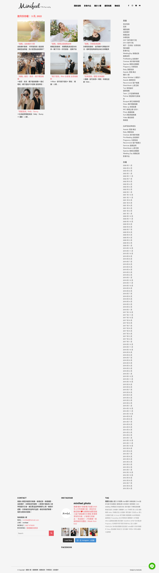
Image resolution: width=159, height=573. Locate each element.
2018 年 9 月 (127, 288)
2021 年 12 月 (128, 194)
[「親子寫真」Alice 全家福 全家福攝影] (64, 63)
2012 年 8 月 (127, 480)
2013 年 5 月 (127, 459)
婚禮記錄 (126, 34)
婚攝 (107, 501)
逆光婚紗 (125, 529)
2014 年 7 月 (127, 421)
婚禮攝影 (133, 504)
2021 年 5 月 (127, 203)
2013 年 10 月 (128, 445)
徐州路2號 (138, 521)
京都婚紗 (121, 510)
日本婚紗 (115, 510)
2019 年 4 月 (127, 269)
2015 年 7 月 (127, 389)
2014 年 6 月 (127, 424)
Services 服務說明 (129, 145)
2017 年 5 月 (127, 331)
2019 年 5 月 (127, 267)
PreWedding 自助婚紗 (131, 58)
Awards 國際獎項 (129, 80)
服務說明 (126, 56)
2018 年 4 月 (127, 301)
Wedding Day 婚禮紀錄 (131, 153)
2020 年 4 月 (127, 237)
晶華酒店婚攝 (113, 521)
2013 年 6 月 (127, 456)
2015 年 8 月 (127, 387)
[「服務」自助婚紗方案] (31, 31)
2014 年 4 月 (127, 429)
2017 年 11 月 (128, 315)
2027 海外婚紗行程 (130, 40)
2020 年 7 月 (127, 229)
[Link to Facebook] (128, 5)
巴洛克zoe (135, 512)
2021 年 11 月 (128, 197)
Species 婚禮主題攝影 (131, 64)
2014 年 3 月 (127, 432)
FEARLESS (108, 526)
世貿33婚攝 (137, 529)
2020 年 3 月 (127, 240)
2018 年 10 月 (128, 285)
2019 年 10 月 (128, 253)
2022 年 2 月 (127, 189)
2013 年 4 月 (127, 462)
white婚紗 (131, 526)
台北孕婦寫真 (123, 518)
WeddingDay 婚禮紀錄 (131, 53)
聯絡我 (125, 120)
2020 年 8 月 (127, 227)
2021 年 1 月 (127, 213)
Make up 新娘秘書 (129, 107)
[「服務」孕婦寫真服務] (97, 31)
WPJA (107, 521)
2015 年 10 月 (128, 381)
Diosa (109, 529)
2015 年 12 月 (128, 376)
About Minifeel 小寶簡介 (131, 77)
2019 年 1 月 (127, 277)
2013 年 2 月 (127, 467)
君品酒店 (125, 526)
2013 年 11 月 (128, 443)
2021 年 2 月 (127, 211)
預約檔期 (126, 48)
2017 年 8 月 (127, 323)
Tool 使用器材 (128, 88)
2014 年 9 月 (127, 416)
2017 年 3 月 (127, 336)
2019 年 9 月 (127, 256)
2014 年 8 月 (127, 419)
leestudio (139, 570)
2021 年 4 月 (127, 205)
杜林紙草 (115, 523)
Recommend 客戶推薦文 (132, 142)
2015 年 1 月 (127, 405)
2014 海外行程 (128, 42)
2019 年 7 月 (127, 261)
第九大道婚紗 (121, 512)
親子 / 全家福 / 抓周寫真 (132, 45)
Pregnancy (108, 523)
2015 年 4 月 (127, 397)
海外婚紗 (128, 507)
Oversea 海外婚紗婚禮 (131, 61)
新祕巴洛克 (108, 510)
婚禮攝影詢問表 (32, 528)
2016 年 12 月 (128, 344)
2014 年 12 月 (128, 408)
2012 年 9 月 (127, 477)
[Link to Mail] (140, 5)
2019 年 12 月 (128, 248)
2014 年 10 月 (128, 413)
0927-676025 (29, 525)
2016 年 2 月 (127, 371)
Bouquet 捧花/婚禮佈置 (131, 101)
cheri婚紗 (126, 501)
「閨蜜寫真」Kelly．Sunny (27, 111)
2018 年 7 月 (127, 293)
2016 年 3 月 (127, 368)
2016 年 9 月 (127, 352)
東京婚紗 (120, 521)
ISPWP (132, 521)
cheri (125, 510)
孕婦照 (130, 510)
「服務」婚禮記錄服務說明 (60, 43)
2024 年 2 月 (127, 168)
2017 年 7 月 (127, 325)
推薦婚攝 (132, 501)
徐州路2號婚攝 (117, 526)
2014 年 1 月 (127, 438)
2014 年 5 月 (127, 427)
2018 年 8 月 (127, 291)
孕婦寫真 (126, 37)
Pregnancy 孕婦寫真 (130, 66)
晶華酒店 (108, 518)
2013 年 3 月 (127, 464)
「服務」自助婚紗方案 (26, 43)
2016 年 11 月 (128, 347)
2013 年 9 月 (127, 448)
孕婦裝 (115, 512)
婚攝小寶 (112, 501)
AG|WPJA (127, 521)
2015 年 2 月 (127, 403)
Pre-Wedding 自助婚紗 (131, 137)
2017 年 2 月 (127, 339)
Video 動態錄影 (128, 117)
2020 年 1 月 (127, 245)
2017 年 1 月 (127, 341)
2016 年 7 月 (127, 357)
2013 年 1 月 (127, 469)
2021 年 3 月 (127, 208)
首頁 (124, 26)
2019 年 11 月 (128, 251)
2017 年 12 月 (128, 312)
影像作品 (126, 50)
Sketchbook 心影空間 (131, 85)
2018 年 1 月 (127, 309)
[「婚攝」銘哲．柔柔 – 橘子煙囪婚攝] (31, 63)
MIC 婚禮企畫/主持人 (130, 109)
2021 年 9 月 (127, 200)
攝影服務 (126, 29)
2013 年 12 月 (128, 440)
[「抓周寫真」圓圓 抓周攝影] (97, 63)
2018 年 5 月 (127, 299)
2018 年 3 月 (127, 304)
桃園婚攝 (128, 515)
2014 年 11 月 (128, 411)
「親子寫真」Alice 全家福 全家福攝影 (64, 77)
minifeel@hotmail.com (31, 520)
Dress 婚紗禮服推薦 (130, 104)
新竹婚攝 (122, 515)
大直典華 (108, 532)
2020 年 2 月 (127, 243)
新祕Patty (127, 523)
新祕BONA (120, 507)
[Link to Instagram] (132, 5)
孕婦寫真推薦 (135, 507)
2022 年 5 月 (127, 181)
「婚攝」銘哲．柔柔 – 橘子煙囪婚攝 (30, 77)
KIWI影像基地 (136, 515)
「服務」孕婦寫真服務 (92, 43)
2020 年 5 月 (127, 235)
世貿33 (131, 529)
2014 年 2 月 (127, 435)
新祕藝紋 (113, 504)
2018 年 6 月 (127, 296)
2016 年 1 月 (127, 373)
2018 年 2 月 (127, 307)
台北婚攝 (119, 501)
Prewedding (114, 518)
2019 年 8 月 (127, 259)
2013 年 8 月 (127, 451)
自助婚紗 (126, 32)
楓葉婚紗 (130, 518)
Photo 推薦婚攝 (128, 112)
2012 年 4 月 (127, 488)
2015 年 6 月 (127, 392)
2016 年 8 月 (127, 355)
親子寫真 (121, 523)
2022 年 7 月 (127, 179)
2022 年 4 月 (127, 184)
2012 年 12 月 (128, 472)
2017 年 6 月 (127, 328)
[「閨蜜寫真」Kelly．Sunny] (31, 98)
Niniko (110, 512)
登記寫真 (126, 24)
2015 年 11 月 (128, 379)
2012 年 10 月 (128, 475)
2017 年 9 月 (127, 320)
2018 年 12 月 (128, 280)
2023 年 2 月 (127, 170)
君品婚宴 (114, 529)
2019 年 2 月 (127, 275)
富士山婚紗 (134, 523)
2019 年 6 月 (127, 264)
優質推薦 (126, 90)
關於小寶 (126, 74)
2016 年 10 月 (128, 349)
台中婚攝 (136, 518)
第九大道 (135, 510)
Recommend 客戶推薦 (131, 83)
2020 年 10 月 (128, 221)
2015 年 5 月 (127, 395)
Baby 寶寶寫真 (128, 69)
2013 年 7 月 (127, 453)
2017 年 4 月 (127, 333)
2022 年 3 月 (127, 187)
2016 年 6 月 (127, 360)
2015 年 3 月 (127, 400)
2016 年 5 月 (127, 363)
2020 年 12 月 (128, 216)
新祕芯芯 (119, 529)
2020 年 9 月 (127, 224)
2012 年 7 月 (127, 483)
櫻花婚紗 (128, 512)
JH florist (116, 515)
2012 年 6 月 (127, 486)
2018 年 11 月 (128, 283)
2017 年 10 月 (128, 317)
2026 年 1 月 (127, 165)
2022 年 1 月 (127, 192)
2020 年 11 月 (128, 219)
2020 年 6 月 (127, 232)
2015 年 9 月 (127, 384)
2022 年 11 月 (128, 176)
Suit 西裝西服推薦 (129, 114)
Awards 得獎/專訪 (129, 72)
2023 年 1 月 (127, 173)
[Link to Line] (136, 5)
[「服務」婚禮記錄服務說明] (64, 31)
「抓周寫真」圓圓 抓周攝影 (94, 76)
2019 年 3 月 (127, 272)
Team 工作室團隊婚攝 (131, 93)
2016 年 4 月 (127, 365)
